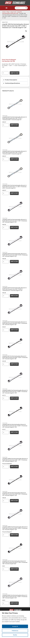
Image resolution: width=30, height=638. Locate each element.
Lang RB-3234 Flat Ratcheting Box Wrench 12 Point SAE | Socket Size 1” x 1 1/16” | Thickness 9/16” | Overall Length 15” (14, 187)
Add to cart (15, 73)
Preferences (15, 630)
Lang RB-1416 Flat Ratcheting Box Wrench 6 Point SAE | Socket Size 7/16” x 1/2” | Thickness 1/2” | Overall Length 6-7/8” (14, 494)
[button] (6, 8)
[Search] (26, 7)
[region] (15, 624)
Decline (15, 635)
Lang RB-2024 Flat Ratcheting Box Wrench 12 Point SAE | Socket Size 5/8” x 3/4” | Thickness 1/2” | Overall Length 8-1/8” (14, 323)
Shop (8, 12)
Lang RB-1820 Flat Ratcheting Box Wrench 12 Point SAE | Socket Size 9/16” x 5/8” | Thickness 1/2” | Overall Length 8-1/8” (15, 357)
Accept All (15, 626)
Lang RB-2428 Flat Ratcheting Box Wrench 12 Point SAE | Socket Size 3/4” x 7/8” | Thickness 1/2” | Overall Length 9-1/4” (14, 221)
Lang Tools (13, 12)
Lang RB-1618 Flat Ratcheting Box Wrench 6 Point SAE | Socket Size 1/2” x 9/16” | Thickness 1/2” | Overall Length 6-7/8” (14, 426)
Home (4, 12)
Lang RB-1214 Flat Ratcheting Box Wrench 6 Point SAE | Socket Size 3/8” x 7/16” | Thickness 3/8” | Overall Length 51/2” (14, 562)
